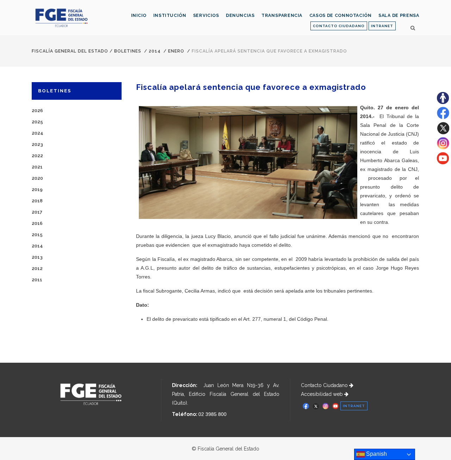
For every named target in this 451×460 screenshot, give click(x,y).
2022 (37, 155)
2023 (37, 144)
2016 (37, 223)
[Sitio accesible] (443, 102)
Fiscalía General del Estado (70, 51)
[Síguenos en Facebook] (443, 117)
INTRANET (382, 26)
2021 (37, 167)
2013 (37, 257)
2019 (37, 189)
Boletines (127, 51)
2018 (37, 200)
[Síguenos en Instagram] (443, 148)
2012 (37, 268)
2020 (37, 178)
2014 (155, 51)
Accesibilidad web (322, 394)
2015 (37, 234)
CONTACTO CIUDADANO (339, 26)
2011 (37, 279)
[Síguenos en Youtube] (443, 162)
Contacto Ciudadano (325, 385)
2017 (37, 212)
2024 (37, 133)
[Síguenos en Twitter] (443, 132)
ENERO (176, 51)
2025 (37, 121)
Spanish (376, 454)
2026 (37, 110)
